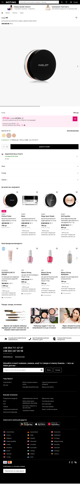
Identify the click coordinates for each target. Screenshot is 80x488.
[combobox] (5, 146)
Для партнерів (46, 404)
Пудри (21, 13)
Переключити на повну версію (14, 471)
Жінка (49, 370)
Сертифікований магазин (31, 387)
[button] (39, 156)
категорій (32, 120)
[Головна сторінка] (2, 13)
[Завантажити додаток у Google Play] (26, 424)
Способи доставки (48, 401)
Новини (5, 406)
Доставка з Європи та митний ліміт (30, 407)
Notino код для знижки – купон (30, 383)
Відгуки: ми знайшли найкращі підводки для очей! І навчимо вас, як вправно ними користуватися (15, 328)
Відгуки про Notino (48, 387)
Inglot (3, 18)
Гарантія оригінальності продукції (49, 383)
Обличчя (14, 13)
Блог (4, 401)
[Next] (76, 201)
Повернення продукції (10, 398)
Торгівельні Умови (28, 410)
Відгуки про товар (47, 398)
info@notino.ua (8, 357)
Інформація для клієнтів (30, 398)
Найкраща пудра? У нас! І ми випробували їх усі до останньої (44, 327)
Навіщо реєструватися (10, 409)
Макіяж (8, 13)
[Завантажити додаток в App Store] (40, 424)
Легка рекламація (47, 406)
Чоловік (57, 370)
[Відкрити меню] (3, 3)
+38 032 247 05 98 (13, 351)
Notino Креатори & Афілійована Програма (30, 402)
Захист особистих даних (49, 409)
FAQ (4, 404)
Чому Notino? (7, 382)
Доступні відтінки (73, 131)
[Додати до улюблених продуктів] (76, 17)
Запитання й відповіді (10, 412)
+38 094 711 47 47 (13, 347)
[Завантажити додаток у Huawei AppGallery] (53, 424)
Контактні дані (20, 357)
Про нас (5, 385)
